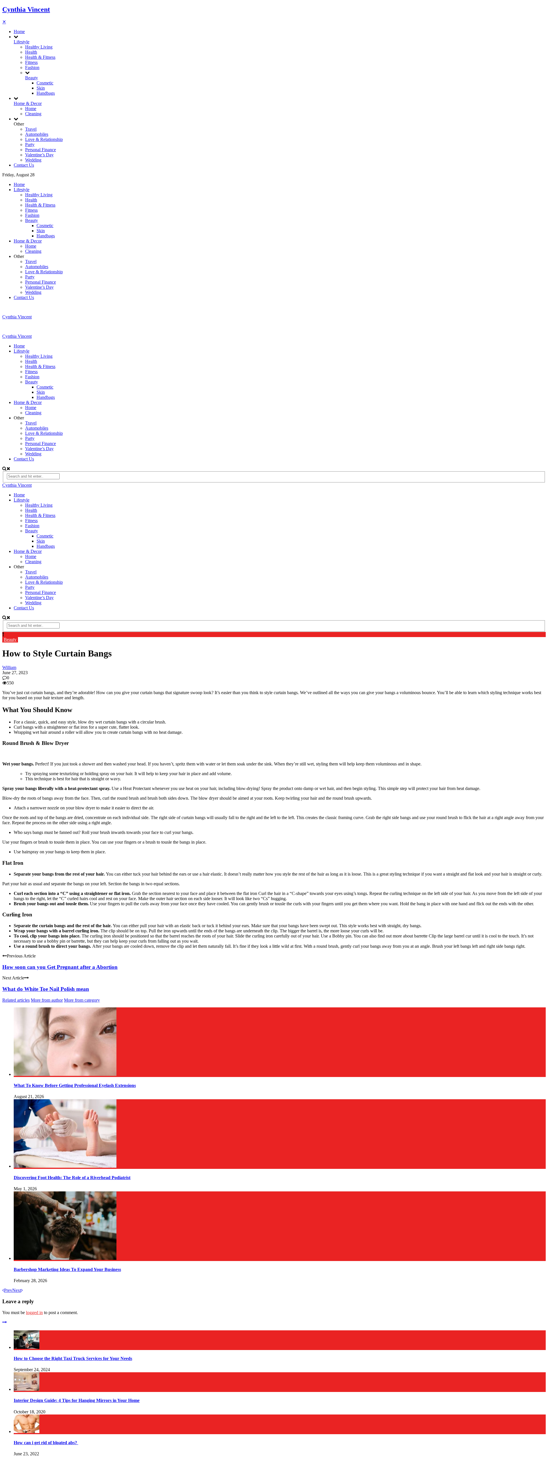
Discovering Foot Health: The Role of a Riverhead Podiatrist (72, 1177)
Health (31, 52)
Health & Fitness (40, 57)
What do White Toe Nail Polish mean (45, 989)
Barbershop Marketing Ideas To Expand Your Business (67, 1269)
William (9, 667)
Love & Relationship (44, 139)
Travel (31, 129)
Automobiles (36, 134)
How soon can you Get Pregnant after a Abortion (60, 967)
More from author (47, 1000)
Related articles (16, 1000)
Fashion (32, 67)
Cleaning (33, 113)
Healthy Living (39, 47)
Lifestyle (21, 41)
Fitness (31, 62)
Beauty (31, 77)
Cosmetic (45, 82)
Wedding (33, 159)
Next (16, 1290)
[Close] (4, 1322)
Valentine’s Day (39, 154)
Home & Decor (28, 103)
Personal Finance (40, 149)
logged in (34, 1312)
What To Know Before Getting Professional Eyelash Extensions (75, 1085)
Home (19, 31)
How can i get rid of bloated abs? (46, 1442)
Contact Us (24, 165)
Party (30, 144)
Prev (8, 1290)
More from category (82, 1000)
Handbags (46, 93)
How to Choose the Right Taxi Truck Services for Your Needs (73, 1358)
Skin (41, 88)
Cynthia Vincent (26, 9)
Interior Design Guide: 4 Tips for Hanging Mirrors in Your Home (77, 1400)
